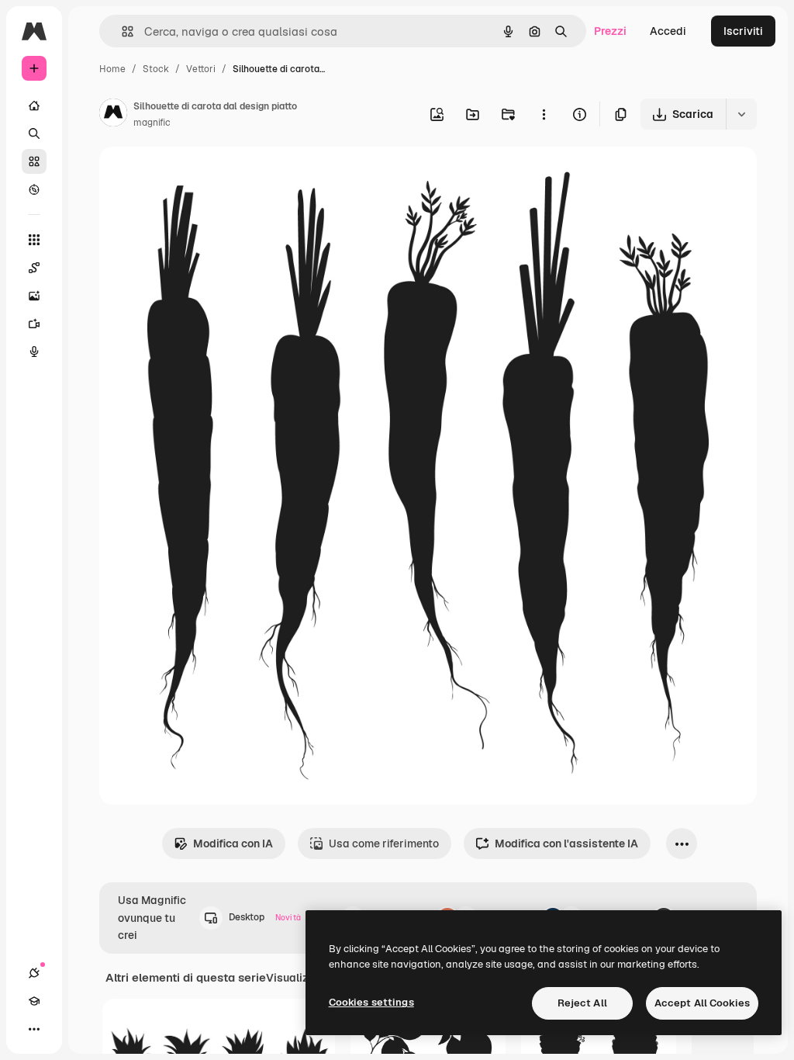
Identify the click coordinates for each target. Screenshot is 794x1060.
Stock (156, 69)
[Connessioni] (34, 973)
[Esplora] (34, 189)
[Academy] (34, 1001)
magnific (152, 122)
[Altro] (34, 1029)
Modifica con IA (233, 843)
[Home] (34, 105)
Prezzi (610, 31)
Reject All (582, 1003)
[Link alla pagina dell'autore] (113, 115)
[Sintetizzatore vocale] (34, 351)
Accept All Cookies (702, 1003)
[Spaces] (34, 267)
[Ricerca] (34, 133)
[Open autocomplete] (121, 31)
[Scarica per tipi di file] (741, 114)
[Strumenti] (34, 239)
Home (112, 69)
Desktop (265, 917)
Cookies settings (371, 1002)
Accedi (668, 31)
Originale (201, 176)
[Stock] (34, 161)
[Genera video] (34, 323)
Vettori (201, 69)
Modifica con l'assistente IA (566, 843)
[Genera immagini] (34, 295)
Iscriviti (743, 31)
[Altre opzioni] (543, 114)
